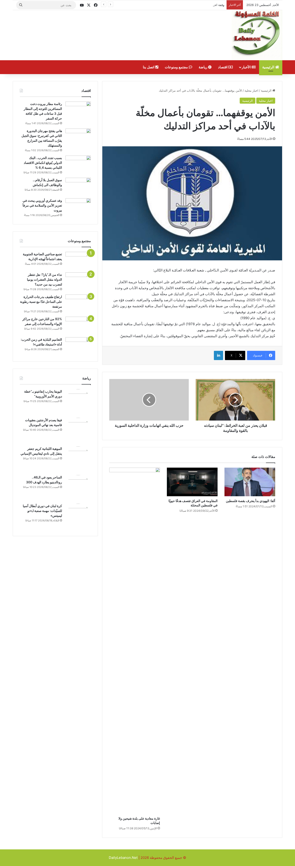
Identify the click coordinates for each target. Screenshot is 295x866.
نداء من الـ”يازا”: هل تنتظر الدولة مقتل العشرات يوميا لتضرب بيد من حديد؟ (44, 279)
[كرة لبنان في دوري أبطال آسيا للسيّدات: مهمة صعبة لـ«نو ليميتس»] (78, 516)
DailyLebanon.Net (123, 857)
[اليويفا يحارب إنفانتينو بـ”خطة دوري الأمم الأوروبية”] (78, 402)
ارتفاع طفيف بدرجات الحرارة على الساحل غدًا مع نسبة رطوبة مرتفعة (41, 301)
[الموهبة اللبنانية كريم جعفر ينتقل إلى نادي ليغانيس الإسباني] (78, 459)
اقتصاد (223, 67)
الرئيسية (268, 67)
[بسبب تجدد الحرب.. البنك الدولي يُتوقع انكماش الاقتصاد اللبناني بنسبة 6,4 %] (78, 164)
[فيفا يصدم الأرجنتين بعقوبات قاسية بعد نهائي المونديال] (78, 430)
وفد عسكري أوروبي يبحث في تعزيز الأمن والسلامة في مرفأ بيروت (42, 205)
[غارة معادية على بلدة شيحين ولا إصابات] (134, 641)
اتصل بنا (149, 67)
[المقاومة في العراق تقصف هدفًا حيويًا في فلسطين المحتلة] (192, 482)
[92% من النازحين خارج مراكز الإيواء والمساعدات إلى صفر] (78, 325)
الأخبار (247, 67)
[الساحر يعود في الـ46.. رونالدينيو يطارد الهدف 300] (78, 487)
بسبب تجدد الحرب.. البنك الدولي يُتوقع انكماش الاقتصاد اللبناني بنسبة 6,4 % (43, 162)
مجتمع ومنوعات (177, 67)
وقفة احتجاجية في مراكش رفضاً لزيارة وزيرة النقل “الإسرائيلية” (184, 5)
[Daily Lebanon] (257, 35)
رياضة (203, 67)
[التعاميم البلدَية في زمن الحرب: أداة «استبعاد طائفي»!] (78, 346)
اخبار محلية (251, 90)
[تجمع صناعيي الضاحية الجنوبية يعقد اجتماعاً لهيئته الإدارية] (78, 260)
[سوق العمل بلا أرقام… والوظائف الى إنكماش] (78, 186)
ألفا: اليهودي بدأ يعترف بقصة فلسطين (250, 501)
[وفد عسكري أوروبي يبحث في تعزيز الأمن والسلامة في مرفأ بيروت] (78, 207)
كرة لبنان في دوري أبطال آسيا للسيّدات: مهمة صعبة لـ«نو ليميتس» (42, 510)
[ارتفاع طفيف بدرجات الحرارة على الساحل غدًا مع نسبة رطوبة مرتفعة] (78, 303)
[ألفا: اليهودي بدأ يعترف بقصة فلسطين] (249, 482)
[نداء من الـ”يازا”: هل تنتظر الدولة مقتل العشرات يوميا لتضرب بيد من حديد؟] (78, 281)
